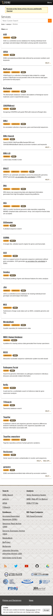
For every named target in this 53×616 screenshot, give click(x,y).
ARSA (5, 52)
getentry (7, 467)
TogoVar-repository (11, 436)
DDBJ (5, 121)
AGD (5, 34)
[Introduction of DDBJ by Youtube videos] (26, 568)
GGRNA (6, 237)
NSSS (5, 352)
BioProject (7, 69)
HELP (47, 63)
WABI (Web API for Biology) (37, 499)
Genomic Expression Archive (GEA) (13, 532)
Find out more (30, 610)
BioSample (7, 88)
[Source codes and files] (37, 568)
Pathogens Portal (10, 367)
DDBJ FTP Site (32, 503)
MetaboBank (8, 322)
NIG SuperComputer (34, 516)
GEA (5, 203)
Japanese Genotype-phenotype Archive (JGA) (12, 552)
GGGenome (8, 222)
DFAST (6, 168)
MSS (5, 304)
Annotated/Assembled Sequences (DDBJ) (11, 518)
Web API (46, 461)
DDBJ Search (8, 136)
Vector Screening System (36, 495)
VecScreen (7, 452)
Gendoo (6, 272)
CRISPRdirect (8, 105)
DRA (5, 186)
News (31, 600)
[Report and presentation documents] (47, 568)
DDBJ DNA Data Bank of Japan (6, 2)
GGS (5, 253)
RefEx (5, 385)
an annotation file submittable (25, 177)
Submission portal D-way (12, 557)
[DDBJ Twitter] (15, 568)
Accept (46, 610)
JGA (5, 287)
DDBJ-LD (6, 153)
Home (3, 24)
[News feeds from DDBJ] (5, 568)
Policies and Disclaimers (11, 600)
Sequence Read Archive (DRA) (11, 525)
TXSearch (7, 402)
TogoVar (6, 417)
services (8, 24)
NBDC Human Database (12, 337)
